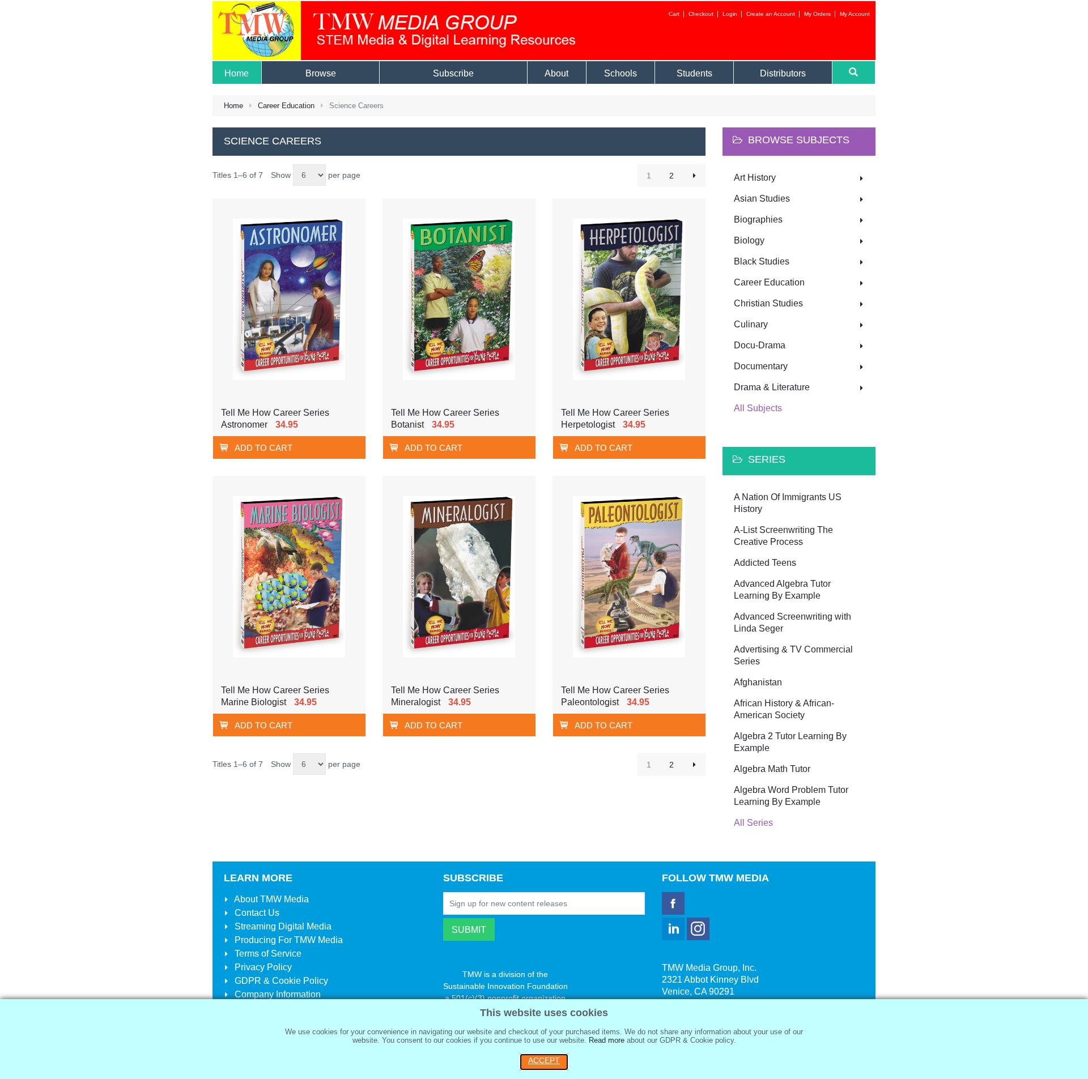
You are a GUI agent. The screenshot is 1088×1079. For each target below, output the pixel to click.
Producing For (287, 940)
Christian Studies (768, 303)
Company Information (276, 994)
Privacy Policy (262, 967)
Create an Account (770, 14)
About (270, 899)
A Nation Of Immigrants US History (788, 503)
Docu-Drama (759, 345)
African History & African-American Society (784, 709)
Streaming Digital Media (282, 926)
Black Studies (761, 261)
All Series (753, 823)
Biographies (758, 219)
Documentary (761, 366)
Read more (606, 1040)
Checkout (700, 14)
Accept (544, 1060)
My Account (855, 14)
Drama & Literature (772, 387)
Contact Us (255, 913)
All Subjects (758, 408)
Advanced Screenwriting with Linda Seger (792, 622)
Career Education (286, 105)
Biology (749, 240)
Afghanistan (758, 682)
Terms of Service (266, 953)
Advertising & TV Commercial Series (793, 655)
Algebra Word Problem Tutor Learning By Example (791, 796)
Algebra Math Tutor (772, 769)
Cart (674, 14)
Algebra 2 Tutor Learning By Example (790, 742)
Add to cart (263, 448)
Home (233, 105)
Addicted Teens (765, 563)
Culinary (751, 324)
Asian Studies (762, 198)
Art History (755, 177)
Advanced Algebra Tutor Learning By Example (782, 589)
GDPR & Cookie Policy (280, 981)
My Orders (817, 14)
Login (729, 14)
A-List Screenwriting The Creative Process (783, 536)
